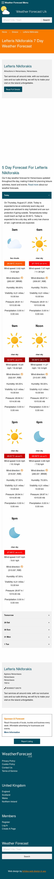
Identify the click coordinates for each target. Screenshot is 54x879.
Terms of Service (9, 770)
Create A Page (9, 828)
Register (6, 821)
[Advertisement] (27, 131)
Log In (5, 825)
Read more (33, 184)
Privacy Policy (8, 760)
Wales (5, 798)
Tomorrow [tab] (9, 615)
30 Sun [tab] (7, 629)
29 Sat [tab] (7, 622)
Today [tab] (6, 195)
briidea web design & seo (34, 871)
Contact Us (7, 767)
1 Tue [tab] (6, 644)
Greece (15, 31)
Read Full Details (13, 89)
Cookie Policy (8, 764)
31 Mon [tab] (7, 636)
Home (4, 31)
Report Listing (27, 741)
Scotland (6, 794)
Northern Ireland (9, 801)
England (6, 791)
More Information (12, 732)
